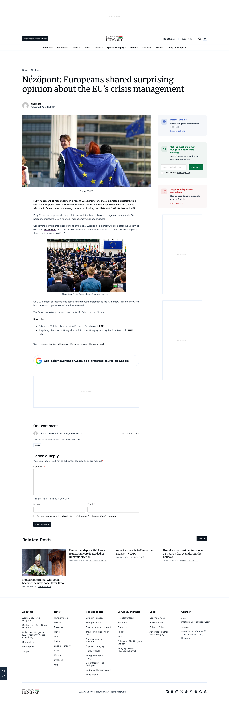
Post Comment (42, 524)
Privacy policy (156, 622)
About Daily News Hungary (31, 619)
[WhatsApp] (191, 691)
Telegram (122, 627)
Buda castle (92, 674)
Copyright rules (157, 617)
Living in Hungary (176, 47)
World (133, 47)
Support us (175, 203)
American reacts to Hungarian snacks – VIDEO (135, 552)
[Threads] (205, 691)
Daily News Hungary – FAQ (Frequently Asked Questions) (33, 635)
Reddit (121, 631)
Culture (97, 47)
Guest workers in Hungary (94, 640)
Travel (75, 47)
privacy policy (183, 172)
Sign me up (196, 167)
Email (91, 504)
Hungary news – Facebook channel (127, 649)
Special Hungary (115, 47)
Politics (47, 47)
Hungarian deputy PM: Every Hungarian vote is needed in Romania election (87, 554)
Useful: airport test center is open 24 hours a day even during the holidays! (183, 554)
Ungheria (58, 660)
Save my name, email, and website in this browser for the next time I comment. (77, 516)
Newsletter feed (126, 617)
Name (37, 504)
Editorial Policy (156, 627)
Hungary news (61, 617)
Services (146, 47)
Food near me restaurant (98, 627)
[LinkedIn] (167, 691)
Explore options (177, 131)
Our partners (28, 642)
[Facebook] (172, 691)
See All (202, 539)
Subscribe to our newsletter (35, 39)
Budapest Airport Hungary (94, 656)
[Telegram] (196, 691)
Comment (39, 466)
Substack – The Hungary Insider (130, 642)
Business (61, 47)
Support (26, 651)
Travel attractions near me (97, 633)
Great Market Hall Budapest (95, 664)
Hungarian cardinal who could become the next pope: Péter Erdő (43, 581)
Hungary (93, 344)
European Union (78, 344)
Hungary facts (93, 651)
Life (86, 47)
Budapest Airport (94, 622)
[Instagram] (176, 691)
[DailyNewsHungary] (114, 38)
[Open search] (199, 38)
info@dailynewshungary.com (195, 621)
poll (102, 344)
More (158, 47)
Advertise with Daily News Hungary (159, 633)
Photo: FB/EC (86, 191)
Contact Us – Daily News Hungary (34, 626)
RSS (120, 636)
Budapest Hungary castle (98, 670)
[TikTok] (186, 691)
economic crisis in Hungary (54, 344)
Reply (37, 445)
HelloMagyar (169, 39)
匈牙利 (57, 664)
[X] (181, 691)
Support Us (187, 39)
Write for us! (28, 646)
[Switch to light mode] (205, 39)
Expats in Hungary (95, 646)
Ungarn (57, 655)
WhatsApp (123, 622)
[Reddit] (200, 691)
